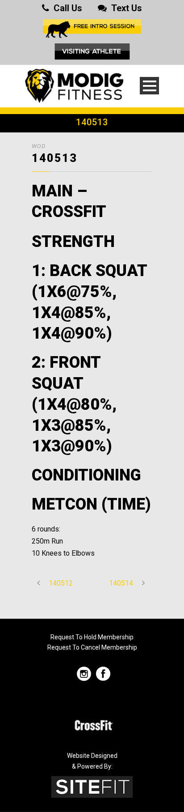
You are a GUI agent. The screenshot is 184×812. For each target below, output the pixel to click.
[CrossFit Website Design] (92, 786)
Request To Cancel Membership (92, 647)
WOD (39, 146)
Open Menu (149, 85)
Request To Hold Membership (92, 637)
